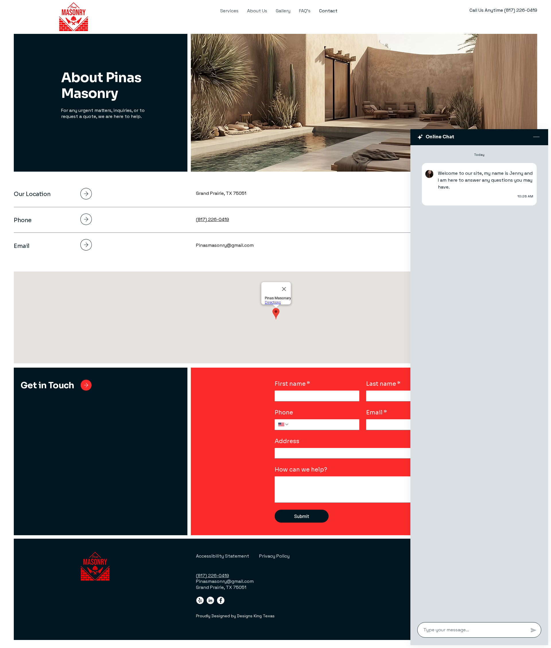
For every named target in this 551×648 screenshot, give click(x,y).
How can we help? (301, 469)
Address (287, 441)
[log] (479, 382)
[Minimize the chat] (536, 137)
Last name (383, 383)
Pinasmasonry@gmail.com (225, 245)
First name (292, 383)
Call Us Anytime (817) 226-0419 (503, 10)
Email (376, 412)
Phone (284, 412)
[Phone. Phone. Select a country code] (283, 424)
